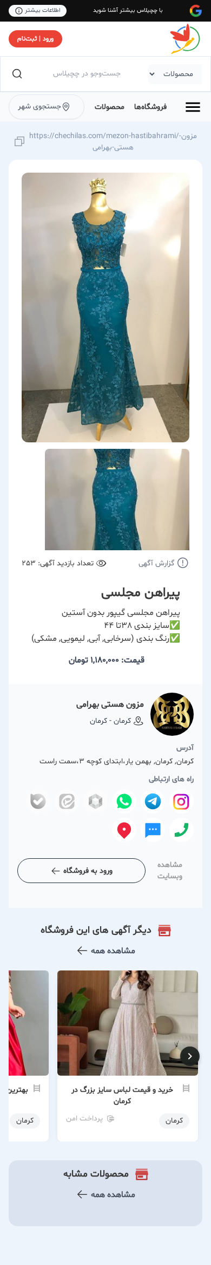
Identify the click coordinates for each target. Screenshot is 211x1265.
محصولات (109, 107)
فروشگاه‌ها (150, 107)
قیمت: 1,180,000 (106, 660)
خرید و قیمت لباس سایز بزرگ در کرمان (122, 1095)
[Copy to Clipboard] (19, 142)
